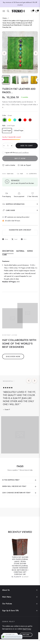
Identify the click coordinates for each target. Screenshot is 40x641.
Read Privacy (27, 629)
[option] (20, 52)
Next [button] (35, 53)
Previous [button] (4, 53)
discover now (13, 356)
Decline (26, 635)
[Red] (25, 120)
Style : (8, 125)
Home (5, 18)
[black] (19, 120)
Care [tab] (4, 255)
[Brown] (30, 120)
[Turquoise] (14, 120)
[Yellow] (9, 120)
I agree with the (17, 152)
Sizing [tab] (30, 251)
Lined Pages (7, 130)
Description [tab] (8, 251)
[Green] (4, 120)
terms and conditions (22, 152)
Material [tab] (20, 251)
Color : (7, 115)
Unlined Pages (18, 130)
